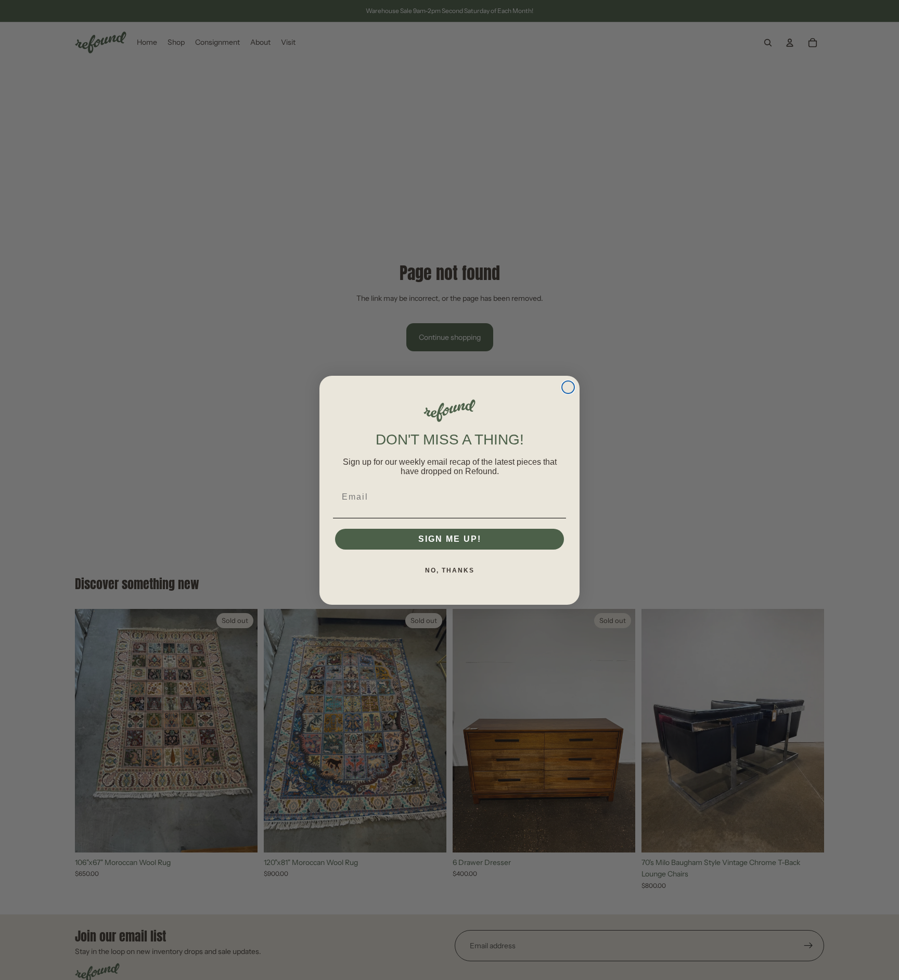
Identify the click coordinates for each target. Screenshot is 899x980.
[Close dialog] (568, 387)
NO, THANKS (449, 570)
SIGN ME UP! (449, 538)
